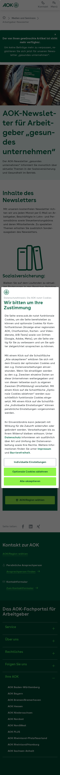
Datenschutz (13, 437)
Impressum (44, 449)
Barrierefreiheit (20, 453)
